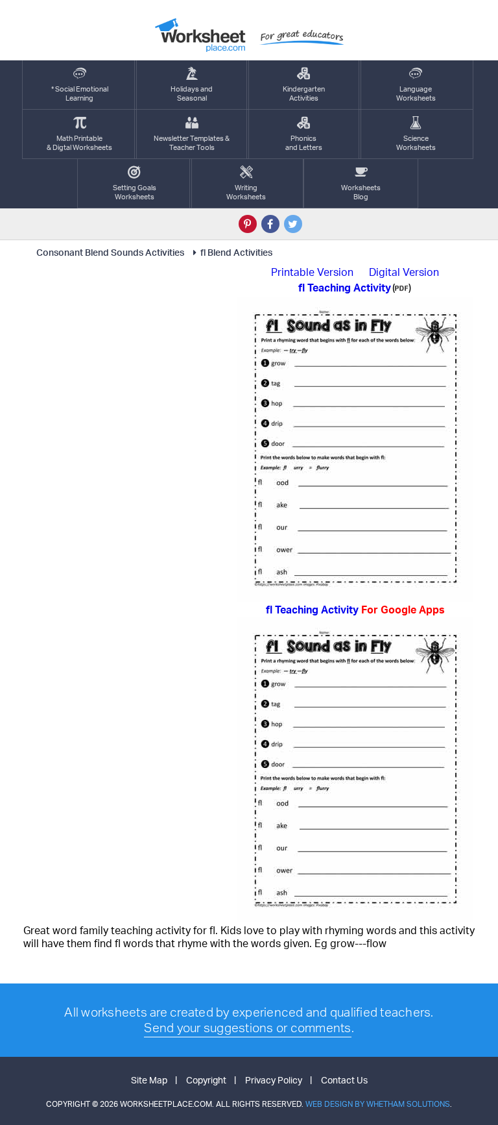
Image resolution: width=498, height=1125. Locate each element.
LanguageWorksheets (416, 93)
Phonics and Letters (303, 143)
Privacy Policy (273, 1079)
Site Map (149, 1079)
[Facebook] (270, 224)
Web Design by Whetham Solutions (377, 1104)
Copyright (206, 1079)
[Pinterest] (248, 224)
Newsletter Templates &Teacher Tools (192, 143)
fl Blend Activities (236, 252)
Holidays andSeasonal (192, 93)
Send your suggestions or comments (247, 1027)
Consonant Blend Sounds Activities (110, 252)
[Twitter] (293, 224)
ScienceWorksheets (416, 143)
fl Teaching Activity (355, 609)
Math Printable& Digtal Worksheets (79, 143)
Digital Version (404, 272)
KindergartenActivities (304, 93)
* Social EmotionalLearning (79, 93)
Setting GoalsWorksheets (134, 192)
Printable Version (312, 272)
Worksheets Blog (361, 192)
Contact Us (344, 1079)
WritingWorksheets (246, 192)
